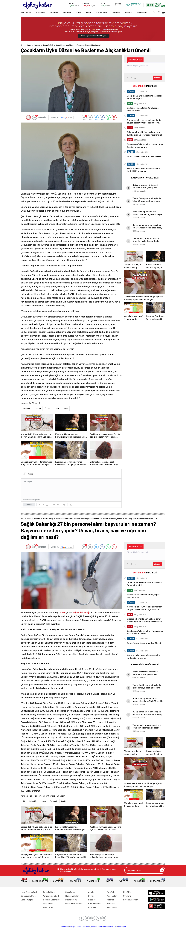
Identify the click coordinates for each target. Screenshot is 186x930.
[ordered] (54, 504)
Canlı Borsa (70, 892)
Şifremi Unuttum (130, 899)
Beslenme (26, 408)
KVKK (100, 927)
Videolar (116, 12)
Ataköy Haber (26, 45)
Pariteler (123, 880)
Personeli (53, 801)
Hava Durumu (75, 880)
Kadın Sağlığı (48, 45)
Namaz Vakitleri (40, 880)
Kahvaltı (37, 408)
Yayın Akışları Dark (51, 896)
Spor (78, 12)
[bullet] (58, 504)
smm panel (48, 907)
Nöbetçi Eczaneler (51, 899)
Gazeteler (142, 12)
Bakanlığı (32, 801)
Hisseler (109, 880)
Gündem (54, 12)
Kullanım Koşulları (110, 927)
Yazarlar (128, 12)
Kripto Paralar (157, 880)
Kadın (88, 12)
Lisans (43, 801)
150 (24, 801)
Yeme (65, 408)
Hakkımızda (64, 927)
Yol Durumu (139, 880)
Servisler (40, 12)
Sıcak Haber (112, 907)
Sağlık (56, 408)
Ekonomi (67, 12)
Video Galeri (112, 896)
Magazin (37, 45)
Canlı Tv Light (27, 899)
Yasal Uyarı (122, 927)
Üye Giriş (127, 892)
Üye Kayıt (127, 896)
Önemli (47, 408)
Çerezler (93, 927)
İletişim (73, 927)
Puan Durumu (93, 880)
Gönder (29, 504)
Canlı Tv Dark (49, 892)
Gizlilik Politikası (83, 927)
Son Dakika (26, 12)
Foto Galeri (101, 12)
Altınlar (91, 892)
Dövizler (91, 896)
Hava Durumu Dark (29, 892)
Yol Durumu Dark (28, 896)
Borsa (24, 880)
